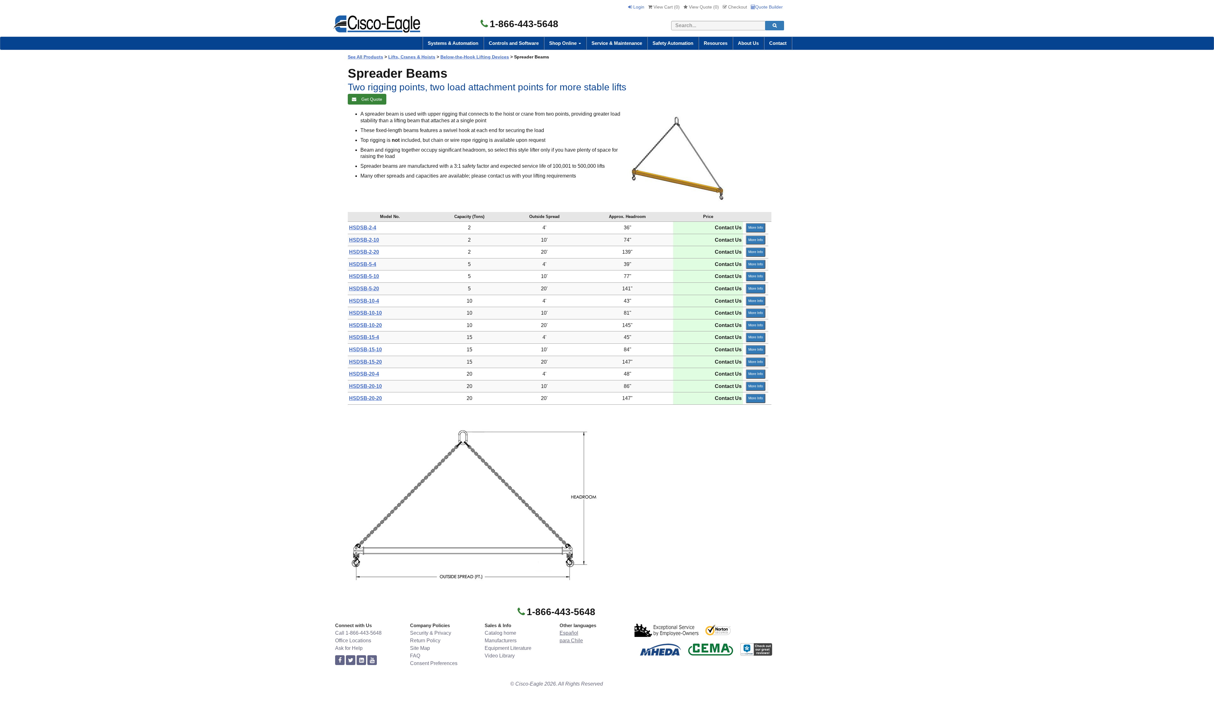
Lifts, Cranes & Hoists (411, 56)
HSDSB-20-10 (365, 386)
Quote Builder (769, 6)
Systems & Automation (453, 43)
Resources (715, 43)
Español (569, 633)
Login (638, 6)
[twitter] (350, 660)
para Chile (571, 640)
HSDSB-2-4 (362, 227)
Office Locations (353, 640)
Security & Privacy (430, 633)
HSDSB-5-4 (362, 264)
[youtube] (372, 660)
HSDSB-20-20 (365, 398)
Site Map (420, 648)
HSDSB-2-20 (364, 252)
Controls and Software (514, 43)
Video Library (500, 655)
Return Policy (425, 640)
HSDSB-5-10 (364, 276)
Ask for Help (349, 648)
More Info (755, 227)
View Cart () (666, 6)
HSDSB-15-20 (365, 362)
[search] (774, 25)
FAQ (415, 655)
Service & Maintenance (617, 43)
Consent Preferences (433, 663)
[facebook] (340, 660)
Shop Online (563, 43)
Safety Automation (673, 43)
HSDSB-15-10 (365, 349)
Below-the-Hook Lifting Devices (474, 56)
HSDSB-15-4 (364, 337)
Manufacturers (501, 640)
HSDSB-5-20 (364, 288)
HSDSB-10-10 (365, 313)
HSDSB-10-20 (365, 325)
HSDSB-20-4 (364, 374)
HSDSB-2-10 (364, 240)
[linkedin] (361, 660)
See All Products (365, 56)
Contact (778, 43)
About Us (748, 43)
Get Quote (370, 99)
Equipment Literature (508, 648)
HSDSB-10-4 (364, 301)
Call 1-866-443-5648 (358, 633)
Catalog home (500, 633)
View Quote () (703, 6)
